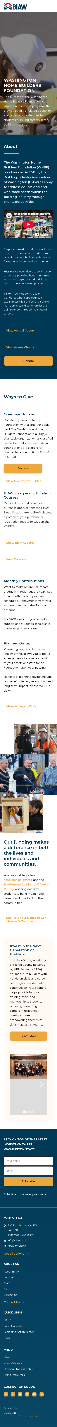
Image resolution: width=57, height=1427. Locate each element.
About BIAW (11, 1271)
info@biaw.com (17, 1240)
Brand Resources (14, 1374)
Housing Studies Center (18, 1369)
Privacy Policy (10, 1408)
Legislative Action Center (19, 1332)
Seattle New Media (28, 1416)
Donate (28, 361)
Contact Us (10, 1295)
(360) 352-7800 (17, 1246)
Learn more (28, 1036)
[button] (52, 6)
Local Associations (14, 1326)
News (7, 1357)
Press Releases (13, 1363)
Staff (7, 1283)
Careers (8, 1289)
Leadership (10, 1277)
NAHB (7, 1320)
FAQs (7, 1337)
